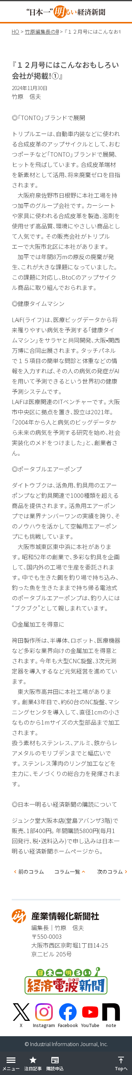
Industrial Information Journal (64, 1044)
